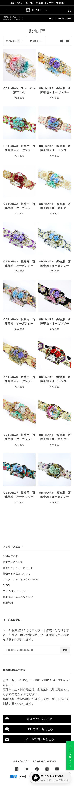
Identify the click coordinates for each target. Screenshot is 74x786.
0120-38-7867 (63, 18)
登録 (65, 650)
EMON (20, 761)
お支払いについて (13, 562)
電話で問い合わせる (40, 719)
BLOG (6, 585)
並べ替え (34, 41)
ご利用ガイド (10, 556)
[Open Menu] (8, 10)
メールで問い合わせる (39, 739)
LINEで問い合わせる (39, 729)
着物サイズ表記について (17, 573)
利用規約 (8, 602)
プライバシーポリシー (15, 591)
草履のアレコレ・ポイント (18, 567)
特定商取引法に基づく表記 (18, 596)
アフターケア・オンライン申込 (20, 579)
